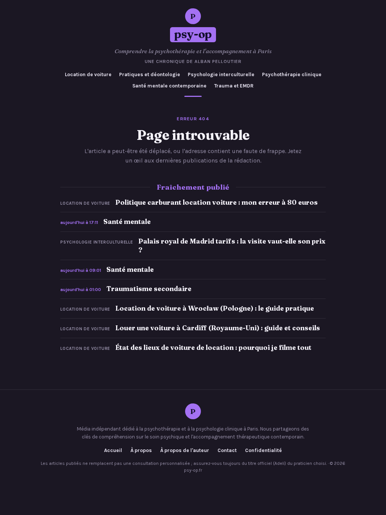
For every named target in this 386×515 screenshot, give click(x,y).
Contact (227, 450)
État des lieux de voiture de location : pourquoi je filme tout (213, 347)
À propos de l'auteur (184, 450)
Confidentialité (263, 450)
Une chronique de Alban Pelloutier (193, 61)
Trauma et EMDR (234, 86)
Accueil (113, 450)
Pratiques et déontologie (149, 74)
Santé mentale (127, 221)
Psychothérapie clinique (292, 74)
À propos (141, 450)
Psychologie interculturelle (221, 74)
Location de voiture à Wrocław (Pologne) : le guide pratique (214, 308)
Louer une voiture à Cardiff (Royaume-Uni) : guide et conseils (217, 328)
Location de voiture (88, 74)
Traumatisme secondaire (148, 289)
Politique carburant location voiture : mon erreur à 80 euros (216, 202)
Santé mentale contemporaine (169, 86)
